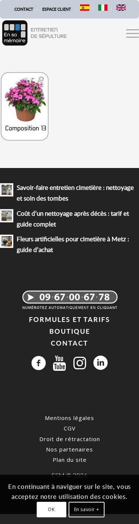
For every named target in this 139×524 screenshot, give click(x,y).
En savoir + (86, 509)
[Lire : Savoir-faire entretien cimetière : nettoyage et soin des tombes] (6, 189)
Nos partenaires (69, 449)
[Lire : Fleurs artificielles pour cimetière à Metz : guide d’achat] (6, 241)
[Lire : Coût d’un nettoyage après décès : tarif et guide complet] (6, 215)
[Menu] (129, 33)
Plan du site (70, 459)
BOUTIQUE (69, 331)
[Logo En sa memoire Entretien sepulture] (55, 33)
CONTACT (69, 342)
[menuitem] (24, 9)
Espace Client (56, 9)
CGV (70, 428)
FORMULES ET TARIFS (69, 319)
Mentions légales (69, 417)
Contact (23, 9)
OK (51, 509)
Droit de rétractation (69, 439)
